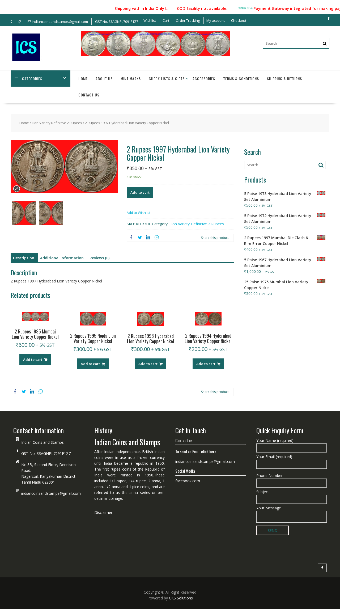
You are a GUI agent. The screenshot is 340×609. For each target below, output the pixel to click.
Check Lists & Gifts (167, 78)
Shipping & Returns (284, 78)
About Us (104, 78)
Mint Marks (131, 78)
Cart (166, 20)
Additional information (62, 257)
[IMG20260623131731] (51, 214)
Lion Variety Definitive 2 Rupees (57, 122)
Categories (32, 78)
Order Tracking (188, 20)
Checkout (238, 20)
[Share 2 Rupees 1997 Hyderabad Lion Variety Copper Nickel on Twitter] (139, 238)
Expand (16, 188)
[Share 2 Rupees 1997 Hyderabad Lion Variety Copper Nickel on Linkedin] (148, 238)
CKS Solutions (181, 597)
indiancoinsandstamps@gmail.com (51, 493)
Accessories (204, 78)
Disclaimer (103, 512)
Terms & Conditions (241, 78)
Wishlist (149, 20)
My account (215, 20)
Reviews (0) (99, 257)
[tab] (23, 258)
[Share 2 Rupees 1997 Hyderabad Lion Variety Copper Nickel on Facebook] (131, 238)
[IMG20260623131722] (24, 214)
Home (83, 78)
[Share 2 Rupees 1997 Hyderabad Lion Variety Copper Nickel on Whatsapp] (156, 238)
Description (23, 257)
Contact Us (88, 95)
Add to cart (140, 192)
